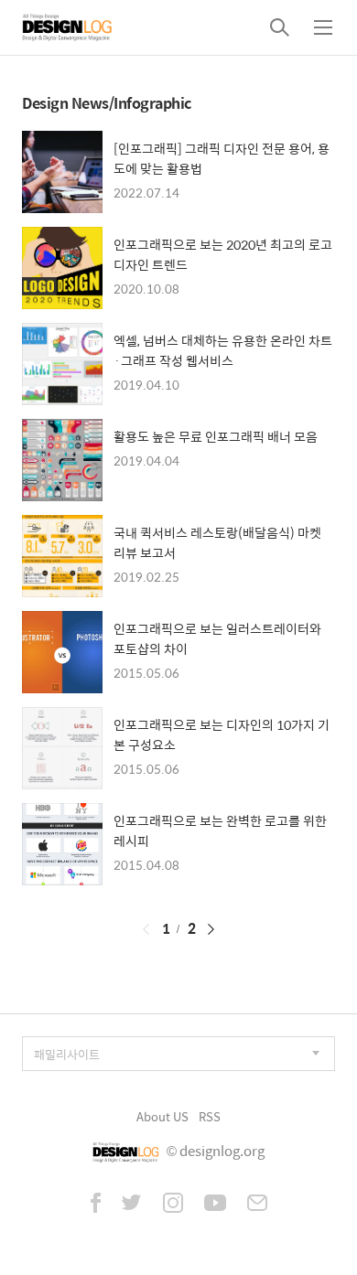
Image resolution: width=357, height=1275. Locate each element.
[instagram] (173, 1204)
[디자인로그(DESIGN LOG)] (68, 27)
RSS (210, 1116)
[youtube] (215, 1204)
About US (162, 1116)
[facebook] (96, 1204)
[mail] (257, 1204)
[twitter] (132, 1204)
